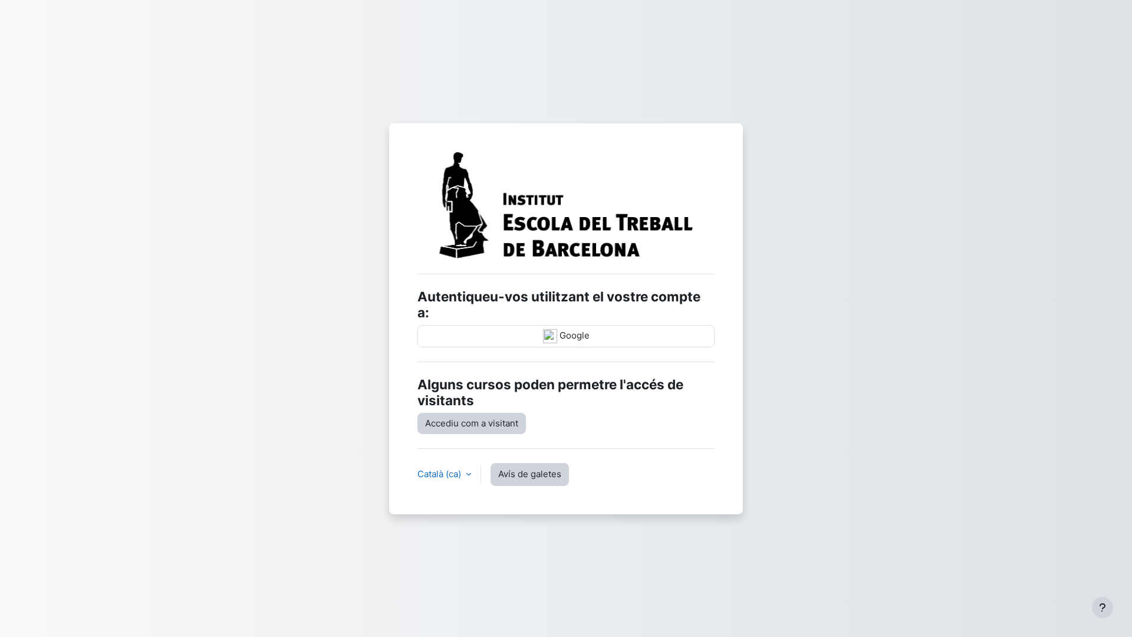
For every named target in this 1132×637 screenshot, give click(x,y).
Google (573, 335)
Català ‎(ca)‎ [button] (440, 474)
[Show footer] (1102, 607)
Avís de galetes (529, 474)
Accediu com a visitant (471, 423)
